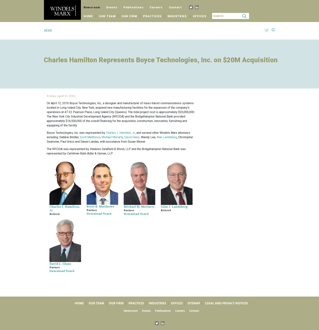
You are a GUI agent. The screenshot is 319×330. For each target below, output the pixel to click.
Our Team (107, 16)
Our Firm (129, 16)
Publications (133, 7)
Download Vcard (99, 213)
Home (90, 16)
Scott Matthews (90, 137)
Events (111, 7)
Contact (175, 7)
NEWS (48, 30)
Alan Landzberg (167, 137)
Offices (200, 16)
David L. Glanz (60, 264)
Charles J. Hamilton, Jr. (120, 133)
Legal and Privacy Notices (226, 303)
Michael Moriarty (112, 137)
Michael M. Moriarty (139, 206)
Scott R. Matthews (100, 206)
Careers (156, 7)
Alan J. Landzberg (174, 206)
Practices (152, 16)
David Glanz (132, 137)
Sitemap (194, 303)
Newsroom (92, 7)
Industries (177, 16)
